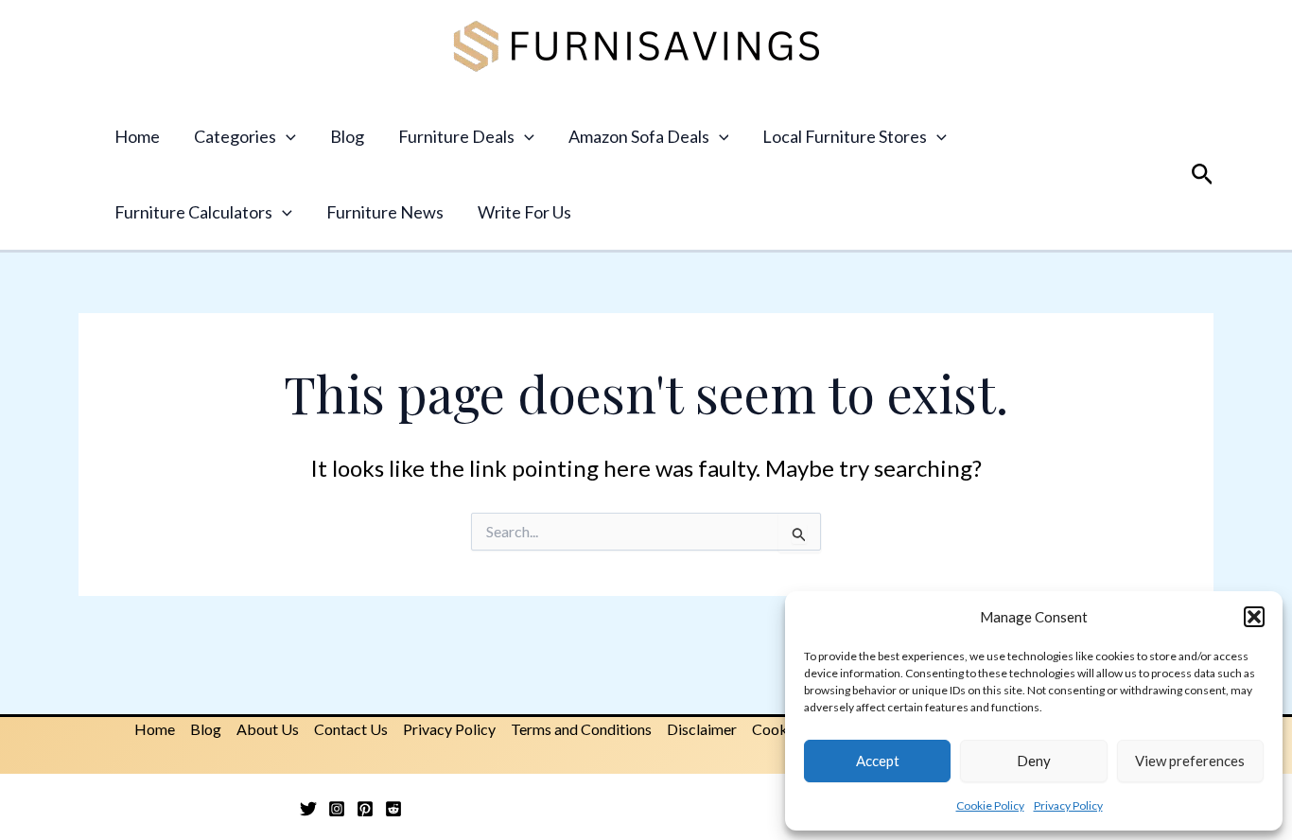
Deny (1034, 760)
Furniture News (385, 211)
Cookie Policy (990, 805)
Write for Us (524, 211)
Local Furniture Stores (844, 136)
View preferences (1190, 760)
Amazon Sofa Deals (638, 136)
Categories (235, 136)
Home (137, 136)
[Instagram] (336, 808)
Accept (877, 760)
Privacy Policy (1068, 805)
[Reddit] (393, 808)
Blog (347, 136)
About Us (267, 729)
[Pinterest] (365, 808)
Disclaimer (702, 729)
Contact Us (351, 729)
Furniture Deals (456, 136)
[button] (1254, 616)
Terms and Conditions (581, 729)
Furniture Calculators (193, 211)
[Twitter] (308, 808)
